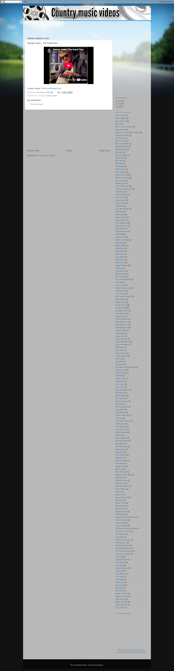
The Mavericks (120, 543)
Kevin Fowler (120, 398)
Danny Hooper (120, 217)
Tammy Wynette (121, 520)
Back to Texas (120, 141)
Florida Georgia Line (123, 288)
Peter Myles (119, 463)
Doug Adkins (120, 257)
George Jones (51, 96)
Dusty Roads (120, 262)
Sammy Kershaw (121, 497)
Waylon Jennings (121, 596)
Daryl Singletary (121, 223)
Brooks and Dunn (121, 178)
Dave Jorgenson (121, 226)
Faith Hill (118, 282)
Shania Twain (120, 503)
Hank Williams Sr (121, 327)
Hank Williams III (121, 322)
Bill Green (119, 152)
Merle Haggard (121, 438)
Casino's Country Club (123, 189)
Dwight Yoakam (121, 265)
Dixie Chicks (120, 248)
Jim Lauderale (120, 353)
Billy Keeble (119, 158)
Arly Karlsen (119, 138)
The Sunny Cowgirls (122, 554)
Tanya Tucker (120, 523)
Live (116, 107)
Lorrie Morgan (120, 427)
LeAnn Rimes (120, 412)
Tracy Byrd (119, 565)
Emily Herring (120, 274)
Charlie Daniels (121, 194)
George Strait (120, 308)
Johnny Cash (120, 370)
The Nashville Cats (122, 545)
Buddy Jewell (120, 183)
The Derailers (120, 534)
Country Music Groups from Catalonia (131, 652)
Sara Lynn (119, 500)
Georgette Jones (121, 311)
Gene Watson (120, 299)
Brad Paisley (120, 172)
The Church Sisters (122, 531)
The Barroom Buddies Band (125, 528)
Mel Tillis (118, 435)
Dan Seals (119, 212)
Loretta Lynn (120, 424)
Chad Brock (119, 192)
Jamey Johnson (121, 339)
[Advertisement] (70, 28)
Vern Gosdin (120, 585)
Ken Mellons (120, 393)
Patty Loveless (120, 455)
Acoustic (118, 101)
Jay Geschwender (122, 344)
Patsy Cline (119, 452)
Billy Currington (121, 155)
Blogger (100, 665)
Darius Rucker (120, 220)
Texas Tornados (121, 526)
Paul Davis (119, 458)
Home (69, 150)
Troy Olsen (119, 579)
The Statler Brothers (123, 548)
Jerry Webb (119, 350)
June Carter (119, 387)
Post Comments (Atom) (46, 155)
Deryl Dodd (119, 243)
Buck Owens (120, 180)
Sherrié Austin (120, 506)
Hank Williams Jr (121, 325)
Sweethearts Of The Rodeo (125, 517)
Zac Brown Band (121, 605)
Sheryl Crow (120, 509)
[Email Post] (58, 92)
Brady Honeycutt (121, 175)
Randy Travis (120, 466)
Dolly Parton (120, 251)
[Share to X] (67, 92)
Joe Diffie (118, 362)
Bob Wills (118, 163)
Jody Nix (118, 359)
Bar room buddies (122, 144)
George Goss (120, 302)
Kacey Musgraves (122, 390)
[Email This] (62, 92)
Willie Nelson (120, 599)
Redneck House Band (123, 475)
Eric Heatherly (120, 277)
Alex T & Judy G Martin (124, 127)
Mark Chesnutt (120, 432)
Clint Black (119, 206)
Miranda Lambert (121, 441)
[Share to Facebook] (69, 92)
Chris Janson (120, 197)
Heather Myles (120, 330)
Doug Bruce (119, 260)
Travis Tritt (119, 571)
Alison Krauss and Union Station (127, 132)
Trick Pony (119, 577)
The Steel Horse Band (123, 551)
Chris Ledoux (120, 200)
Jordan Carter (120, 378)
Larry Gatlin (119, 409)
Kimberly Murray (121, 401)
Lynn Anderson (121, 429)
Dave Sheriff (120, 228)
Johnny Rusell (120, 373)
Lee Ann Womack (122, 415)
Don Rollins (119, 254)
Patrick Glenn (120, 449)
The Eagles (119, 537)
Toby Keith (119, 557)
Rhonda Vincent (121, 480)
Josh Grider (119, 381)
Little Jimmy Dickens (123, 421)
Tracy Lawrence (121, 568)
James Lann (120, 336)
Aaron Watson (120, 118)
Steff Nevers (120, 514)
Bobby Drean (120, 169)
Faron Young (120, 285)
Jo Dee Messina (121, 356)
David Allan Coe (121, 231)
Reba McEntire (121, 472)
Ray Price (119, 469)
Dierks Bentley (120, 245)
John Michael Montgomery (125, 367)
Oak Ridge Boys (121, 446)
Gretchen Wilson (121, 319)
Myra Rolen (119, 444)
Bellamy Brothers (121, 146)
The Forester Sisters (123, 540)
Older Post (104, 150)
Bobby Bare (119, 166)
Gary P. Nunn (120, 294)
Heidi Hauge (120, 333)
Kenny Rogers (120, 395)
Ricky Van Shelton (122, 486)
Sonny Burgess (121, 511)
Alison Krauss (120, 129)
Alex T (117, 124)
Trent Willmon (120, 574)
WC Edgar (119, 591)
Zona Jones (119, 608)
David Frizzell (120, 237)
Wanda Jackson (121, 593)
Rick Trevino (120, 483)
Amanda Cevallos (122, 135)
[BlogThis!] (65, 92)
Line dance (139, 650)
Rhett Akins (119, 477)
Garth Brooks (120, 291)
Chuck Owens (120, 203)
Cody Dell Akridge (122, 209)
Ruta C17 (119, 494)
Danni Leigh (119, 214)
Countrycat (130, 650)
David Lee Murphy (122, 240)
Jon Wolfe (119, 376)
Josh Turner (119, 384)
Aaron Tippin (120, 115)
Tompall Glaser (121, 559)
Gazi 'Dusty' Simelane (123, 296)
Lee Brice (119, 418)
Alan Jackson (120, 121)
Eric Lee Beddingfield (123, 279)
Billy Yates (119, 161)
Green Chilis (120, 316)
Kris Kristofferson (121, 407)
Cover (117, 104)
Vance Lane (119, 582)
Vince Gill (118, 588)
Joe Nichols (119, 364)
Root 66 (118, 492)
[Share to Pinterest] (71, 92)
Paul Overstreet (121, 460)
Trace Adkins (120, 562)
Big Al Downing (121, 149)
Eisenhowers (120, 271)
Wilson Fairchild (121, 602)
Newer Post (33, 150)
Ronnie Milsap (120, 489)
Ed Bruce (118, 268)
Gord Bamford (120, 313)
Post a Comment (36, 104)
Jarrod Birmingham (122, 342)
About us (121, 650)
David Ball (119, 234)
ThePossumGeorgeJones (51, 88)
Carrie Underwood (122, 186)
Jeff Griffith (119, 347)
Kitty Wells (119, 404)
